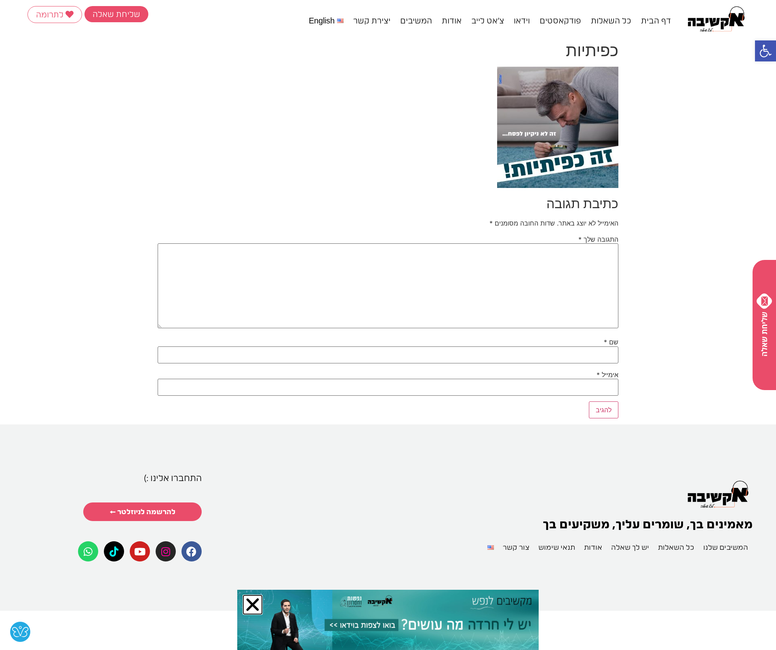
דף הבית (656, 20)
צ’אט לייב (487, 20)
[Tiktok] (114, 551)
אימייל (607, 374)
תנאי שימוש (556, 547)
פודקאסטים (560, 20)
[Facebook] (191, 551)
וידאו (522, 20)
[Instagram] (166, 551)
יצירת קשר (371, 20)
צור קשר (516, 547)
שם (611, 342)
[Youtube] (140, 551)
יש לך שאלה (630, 547)
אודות (452, 20)
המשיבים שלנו (725, 547)
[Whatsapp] (88, 551)
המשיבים (416, 20)
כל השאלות (611, 20)
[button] (765, 50)
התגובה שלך (598, 239)
